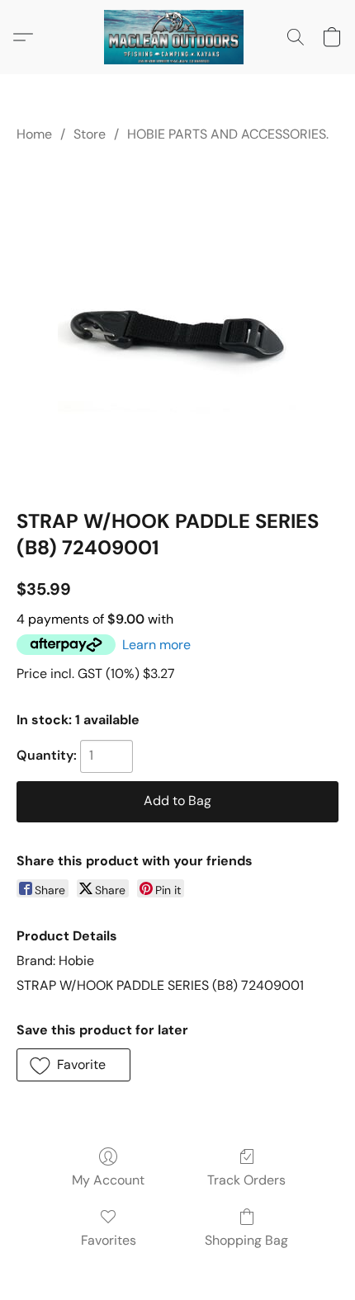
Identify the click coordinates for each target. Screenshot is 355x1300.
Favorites (108, 1240)
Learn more (156, 644)
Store (89, 134)
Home (34, 134)
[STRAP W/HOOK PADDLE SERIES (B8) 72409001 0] (178, 323)
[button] (177, 37)
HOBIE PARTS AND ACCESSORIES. (228, 134)
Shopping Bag (246, 1240)
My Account (108, 1180)
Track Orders (246, 1180)
